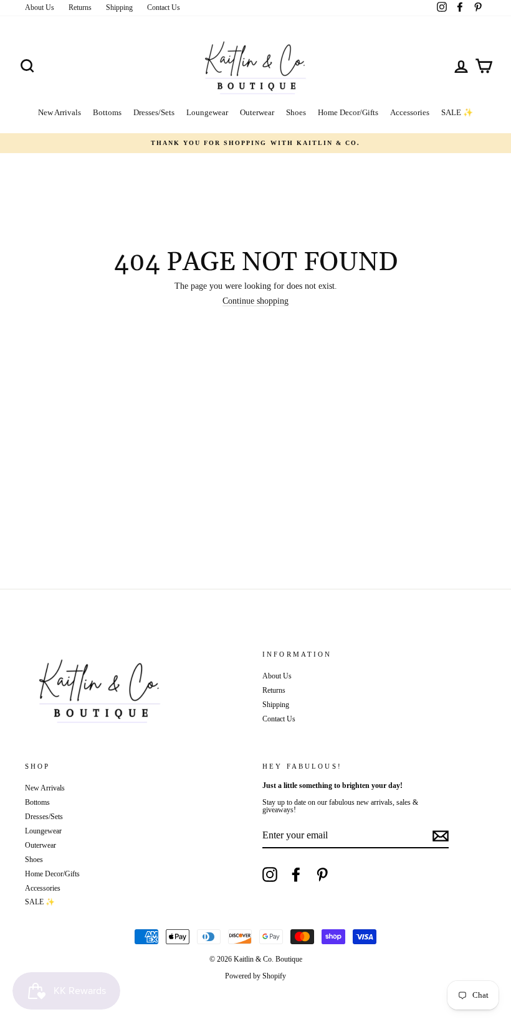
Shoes (296, 112)
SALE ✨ (457, 112)
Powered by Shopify (255, 976)
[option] (255, 143)
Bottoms (107, 112)
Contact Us (163, 7)
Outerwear (257, 112)
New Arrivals (59, 112)
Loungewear (207, 112)
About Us (39, 7)
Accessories (409, 112)
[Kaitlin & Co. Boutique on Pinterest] (322, 874)
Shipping (119, 7)
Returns (80, 7)
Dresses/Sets (153, 112)
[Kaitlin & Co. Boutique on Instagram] (269, 874)
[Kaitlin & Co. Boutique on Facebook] (296, 874)
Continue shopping (255, 301)
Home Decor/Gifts (348, 112)
